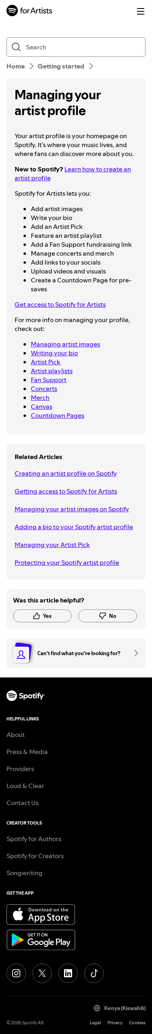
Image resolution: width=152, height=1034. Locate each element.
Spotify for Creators (35, 855)
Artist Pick (45, 361)
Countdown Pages (57, 415)
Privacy (114, 1023)
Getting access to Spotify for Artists (66, 491)
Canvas (41, 406)
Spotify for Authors (33, 838)
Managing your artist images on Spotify (72, 508)
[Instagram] (16, 973)
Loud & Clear (25, 785)
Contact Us (22, 802)
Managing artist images (65, 344)
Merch (40, 397)
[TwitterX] (42, 973)
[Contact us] (133, 653)
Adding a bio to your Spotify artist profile (74, 526)
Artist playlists (52, 370)
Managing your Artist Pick (52, 544)
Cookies (137, 1023)
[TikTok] (94, 973)
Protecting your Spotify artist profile (67, 562)
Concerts (44, 388)
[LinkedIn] (68, 973)
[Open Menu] (141, 11)
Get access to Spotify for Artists (60, 304)
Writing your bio (54, 352)
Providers (20, 768)
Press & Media (27, 751)
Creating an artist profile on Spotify (66, 473)
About (15, 734)
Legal (95, 1023)
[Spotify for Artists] (29, 11)
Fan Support (48, 379)
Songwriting (24, 872)
